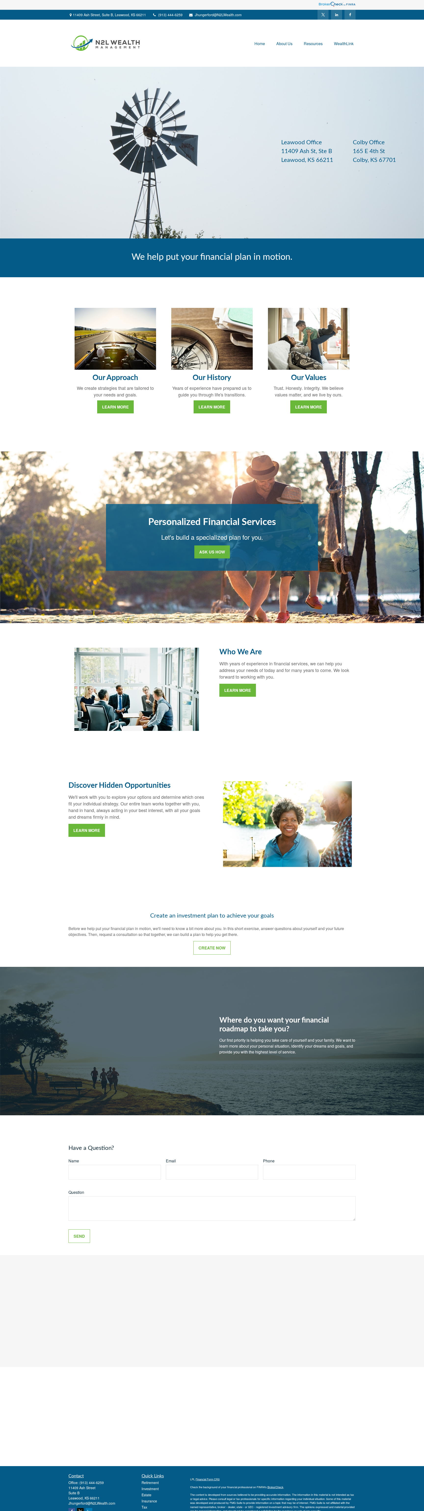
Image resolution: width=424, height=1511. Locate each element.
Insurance (149, 1500)
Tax (144, 1507)
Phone (269, 1161)
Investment (150, 1488)
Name (73, 1161)
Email (171, 1161)
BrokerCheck (275, 1487)
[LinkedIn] (336, 15)
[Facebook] (350, 15)
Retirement (150, 1482)
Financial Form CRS (208, 1479)
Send (79, 1236)
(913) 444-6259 (170, 14)
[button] (259, 43)
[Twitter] (323, 15)
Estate (146, 1494)
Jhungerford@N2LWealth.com (218, 14)
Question (76, 1192)
